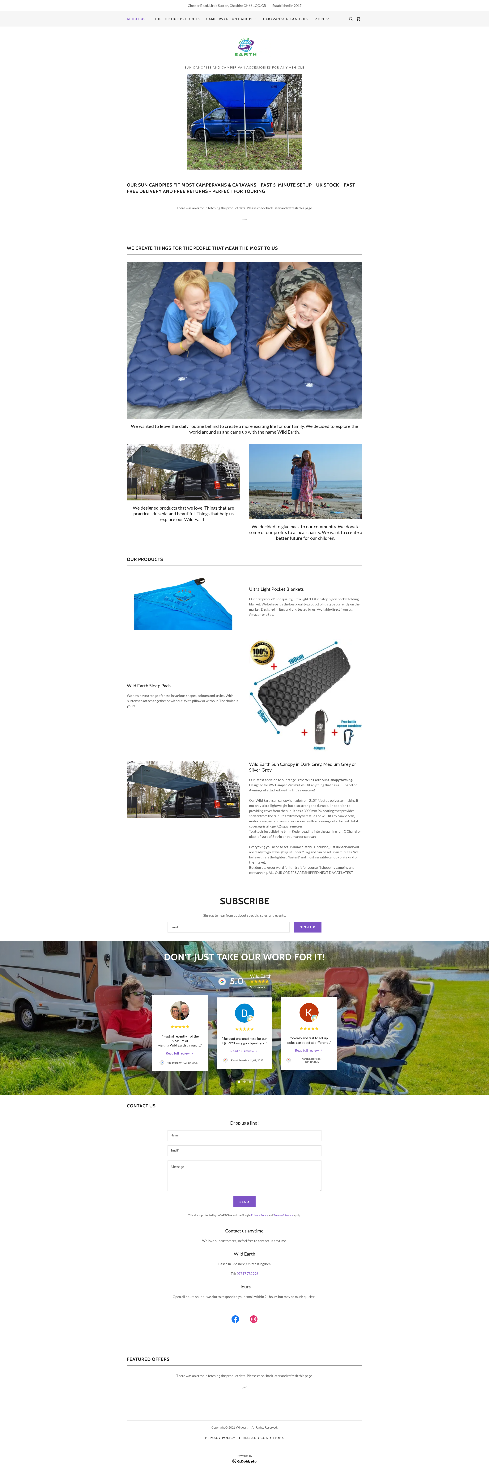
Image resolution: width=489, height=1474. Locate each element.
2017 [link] (297, 5)
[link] (358, 19)
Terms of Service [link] (283, 1215)
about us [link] (136, 19)
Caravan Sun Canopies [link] (285, 19)
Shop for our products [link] (176, 19)
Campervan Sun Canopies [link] (231, 19)
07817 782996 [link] (247, 1273)
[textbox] (228, 927)
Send (244, 1201)
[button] (321, 19)
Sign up (307, 927)
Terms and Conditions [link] (261, 1437)
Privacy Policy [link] (259, 1215)
